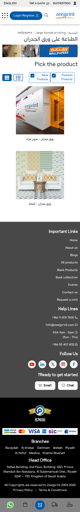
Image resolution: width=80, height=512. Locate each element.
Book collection (67, 277)
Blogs (74, 255)
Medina (34, 453)
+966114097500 (62, 3)
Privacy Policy (23, 490)
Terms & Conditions (53, 490)
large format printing (51, 33)
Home (74, 240)
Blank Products (67, 270)
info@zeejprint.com (60, 325)
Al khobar (27, 448)
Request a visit (67, 300)
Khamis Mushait (54, 453)
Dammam (43, 448)
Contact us (70, 292)
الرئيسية (73, 33)
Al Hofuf (20, 453)
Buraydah (11, 448)
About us (71, 248)
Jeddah (58, 448)
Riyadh (70, 448)
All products (69, 263)
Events (73, 285)
